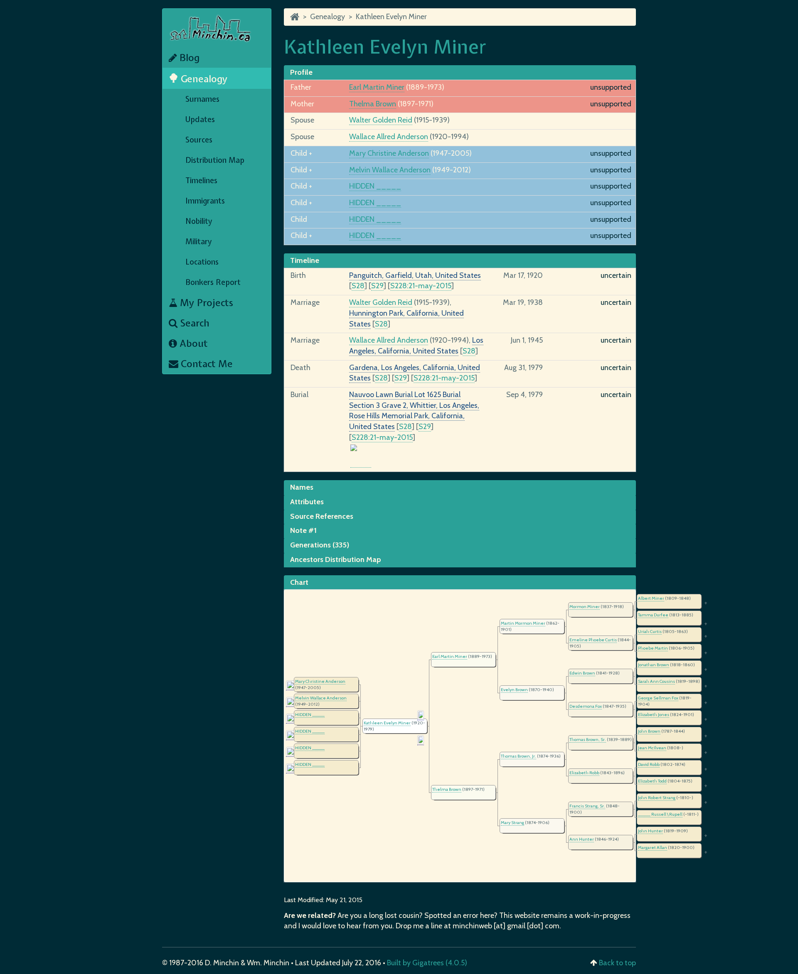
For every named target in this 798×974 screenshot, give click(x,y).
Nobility (198, 221)
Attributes (307, 501)
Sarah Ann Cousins (656, 681)
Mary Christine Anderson (389, 153)
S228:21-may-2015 (420, 285)
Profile (301, 72)
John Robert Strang (656, 797)
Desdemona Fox (585, 706)
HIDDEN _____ (375, 186)
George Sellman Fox (658, 698)
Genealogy (203, 78)
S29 (377, 285)
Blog (188, 57)
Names (301, 487)
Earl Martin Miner (376, 87)
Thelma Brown (372, 103)
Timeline (304, 260)
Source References (321, 516)
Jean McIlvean (652, 748)
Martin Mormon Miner (523, 623)
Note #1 (303, 530)
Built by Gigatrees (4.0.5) (427, 962)
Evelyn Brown (514, 689)
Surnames (202, 99)
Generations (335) (319, 545)
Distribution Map (214, 160)
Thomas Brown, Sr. (587, 739)
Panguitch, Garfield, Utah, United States (415, 275)
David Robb (649, 764)
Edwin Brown (582, 673)
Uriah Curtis (650, 631)
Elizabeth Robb (584, 772)
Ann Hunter (581, 839)
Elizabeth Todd (652, 781)
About (192, 343)
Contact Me (205, 363)
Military (198, 241)
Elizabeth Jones (653, 714)
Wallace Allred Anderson (388, 136)
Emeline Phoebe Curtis (593, 640)
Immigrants (205, 201)
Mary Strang (512, 822)
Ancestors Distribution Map (335, 559)
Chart (299, 582)
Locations (202, 262)
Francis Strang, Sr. (587, 806)
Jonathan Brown (653, 664)
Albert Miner (651, 598)
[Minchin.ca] (294, 16)
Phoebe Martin (653, 648)
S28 (358, 285)
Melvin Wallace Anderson (390, 169)
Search (193, 322)
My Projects (205, 302)
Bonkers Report (213, 282)
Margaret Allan (652, 847)
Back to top (617, 962)
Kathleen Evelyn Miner (391, 16)
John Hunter (650, 831)
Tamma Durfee (653, 615)
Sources (198, 140)
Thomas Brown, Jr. (518, 756)
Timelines (201, 180)
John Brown (649, 731)
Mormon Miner (584, 606)
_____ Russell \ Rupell (660, 814)
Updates (200, 119)
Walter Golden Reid (380, 120)
